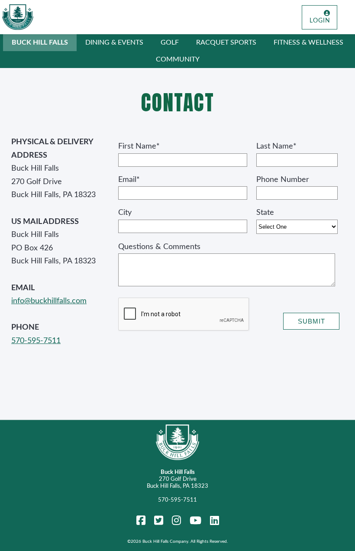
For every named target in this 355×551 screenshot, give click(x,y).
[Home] (18, 17)
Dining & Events (114, 42)
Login (320, 21)
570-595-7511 (36, 341)
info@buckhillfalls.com (49, 301)
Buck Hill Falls (40, 42)
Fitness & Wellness (308, 42)
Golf (170, 42)
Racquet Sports (226, 42)
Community (178, 59)
